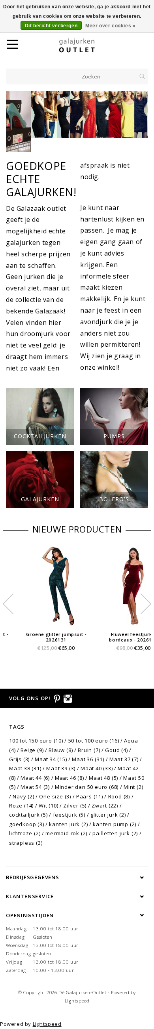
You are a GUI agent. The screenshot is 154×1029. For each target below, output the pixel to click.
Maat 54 (35, 786)
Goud (116, 750)
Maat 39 (60, 768)
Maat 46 (69, 777)
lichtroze (24, 833)
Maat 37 (124, 759)
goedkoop (26, 824)
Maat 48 (103, 777)
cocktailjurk (28, 814)
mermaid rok (66, 833)
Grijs (19, 759)
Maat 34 (51, 759)
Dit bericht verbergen (51, 26)
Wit (48, 805)
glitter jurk (108, 814)
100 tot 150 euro (36, 740)
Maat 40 (97, 768)
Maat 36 (88, 759)
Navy (23, 796)
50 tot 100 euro (93, 740)
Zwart (105, 805)
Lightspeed (77, 1001)
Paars (89, 796)
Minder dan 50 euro (86, 786)
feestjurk (69, 814)
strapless (25, 842)
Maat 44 (35, 777)
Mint (133, 786)
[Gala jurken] (77, 114)
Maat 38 (25, 768)
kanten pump (114, 824)
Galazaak (49, 311)
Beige (32, 750)
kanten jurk (68, 824)
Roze (21, 805)
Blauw (61, 750)
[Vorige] (16, 121)
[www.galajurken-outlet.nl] (86, 45)
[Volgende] (138, 121)
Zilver (74, 805)
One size (55, 796)
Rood (119, 796)
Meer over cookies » (110, 26)
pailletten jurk (115, 833)
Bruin (89, 750)
